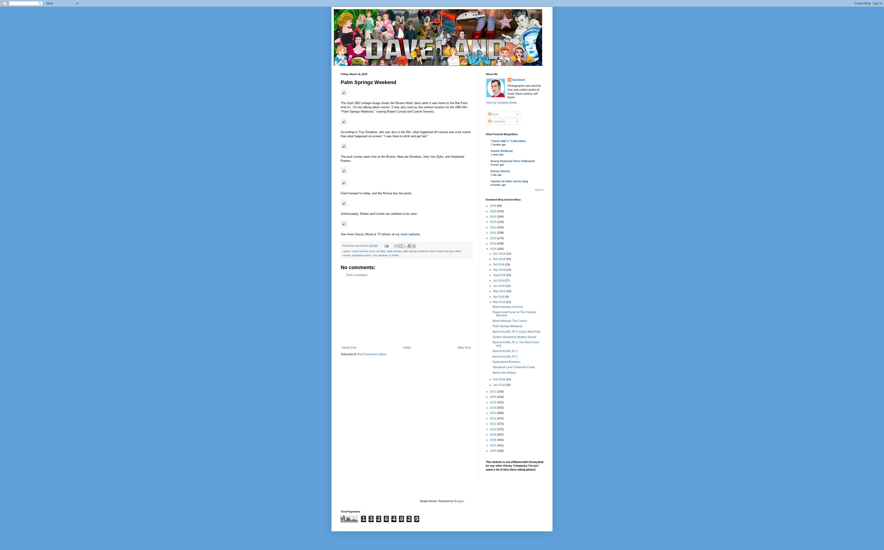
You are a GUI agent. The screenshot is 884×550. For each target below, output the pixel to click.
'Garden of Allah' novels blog (509, 181)
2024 (493, 216)
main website (410, 234)
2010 (493, 429)
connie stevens (359, 251)
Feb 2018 (499, 379)
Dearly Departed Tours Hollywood (513, 161)
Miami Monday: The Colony (510, 321)
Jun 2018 (499, 286)
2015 (493, 402)
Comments (498, 121)
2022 (493, 227)
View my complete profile (501, 102)
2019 (493, 243)
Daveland (518, 79)
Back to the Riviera (504, 372)
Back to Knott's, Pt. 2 (505, 351)
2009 (493, 434)
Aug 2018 (499, 275)
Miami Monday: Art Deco (508, 306)
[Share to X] (405, 246)
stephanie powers (362, 255)
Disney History (500, 171)
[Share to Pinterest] (414, 246)
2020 (493, 238)
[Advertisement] (406, 311)
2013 (493, 413)
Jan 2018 (499, 385)
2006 (493, 450)
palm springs (394, 251)
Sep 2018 (499, 269)
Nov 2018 (499, 259)
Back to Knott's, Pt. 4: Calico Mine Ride (517, 331)
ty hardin (394, 255)
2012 (493, 418)
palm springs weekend (415, 251)
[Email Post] (386, 245)
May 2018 (499, 291)
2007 (493, 445)
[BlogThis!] (400, 246)
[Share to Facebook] (409, 246)
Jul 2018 (499, 280)
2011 (493, 423)
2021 (493, 232)
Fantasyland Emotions (507, 362)
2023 (493, 222)
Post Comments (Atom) (372, 354)
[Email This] (396, 246)
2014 (493, 407)
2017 (493, 391)
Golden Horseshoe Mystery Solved (514, 337)
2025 (493, 211)
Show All (539, 190)
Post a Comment (356, 275)
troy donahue (380, 255)
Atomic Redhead (501, 151)
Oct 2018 (499, 264)
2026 (493, 205)
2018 (493, 248)
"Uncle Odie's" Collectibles (508, 141)
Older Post (464, 347)
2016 (493, 397)
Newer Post (349, 347)
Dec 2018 (499, 253)
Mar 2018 (499, 302)
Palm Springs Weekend (507, 326)
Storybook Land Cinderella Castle (514, 367)
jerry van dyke (378, 251)
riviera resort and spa (441, 251)
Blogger (459, 501)
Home (407, 347)
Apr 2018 (499, 296)
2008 (493, 440)
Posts (495, 114)
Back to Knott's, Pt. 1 (505, 356)
